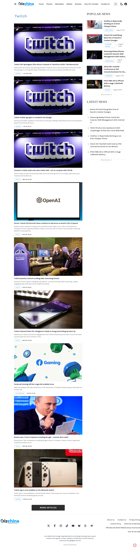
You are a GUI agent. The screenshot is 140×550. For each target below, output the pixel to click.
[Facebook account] (54, 525)
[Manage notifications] (135, 545)
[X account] (48, 525)
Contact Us (105, 4)
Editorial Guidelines (132, 524)
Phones (49, 4)
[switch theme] (121, 4)
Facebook (19, 393)
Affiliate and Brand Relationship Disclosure (123, 528)
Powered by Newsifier (70, 545)
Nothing (109, 30)
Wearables (59, 4)
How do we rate (134, 532)
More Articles (48, 507)
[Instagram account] (61, 525)
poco (107, 90)
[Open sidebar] (15, 4)
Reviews (78, 4)
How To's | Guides (91, 4)
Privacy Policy (134, 520)
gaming (108, 76)
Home (41, 4)
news (18, 73)
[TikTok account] (67, 525)
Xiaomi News (108, 45)
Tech (17, 179)
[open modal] (125, 4)
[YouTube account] (73, 525)
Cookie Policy (115, 524)
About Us (110, 520)
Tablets (69, 4)
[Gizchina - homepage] (26, 4)
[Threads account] (85, 525)
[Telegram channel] (91, 525)
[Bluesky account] (79, 525)
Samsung (109, 61)
